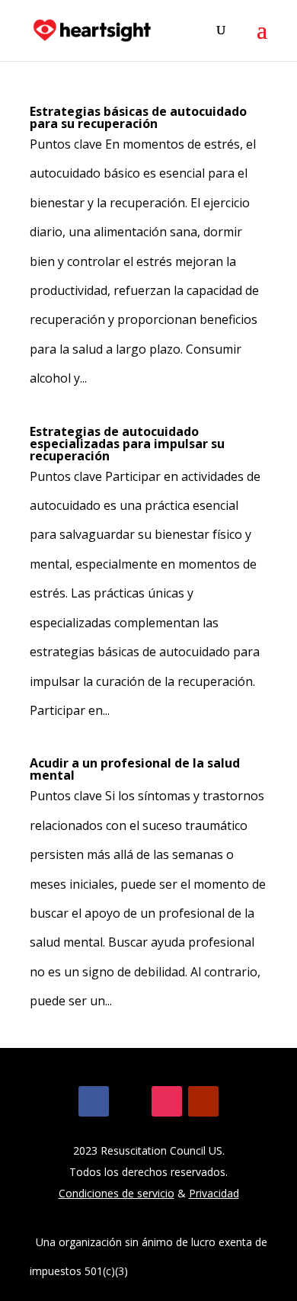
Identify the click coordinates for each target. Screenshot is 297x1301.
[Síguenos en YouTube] (203, 1101)
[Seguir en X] (130, 1101)
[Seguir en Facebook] (93, 1101)
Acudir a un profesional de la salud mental (135, 769)
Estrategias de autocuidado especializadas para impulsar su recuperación (127, 443)
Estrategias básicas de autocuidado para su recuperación (138, 117)
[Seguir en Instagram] (167, 1101)
